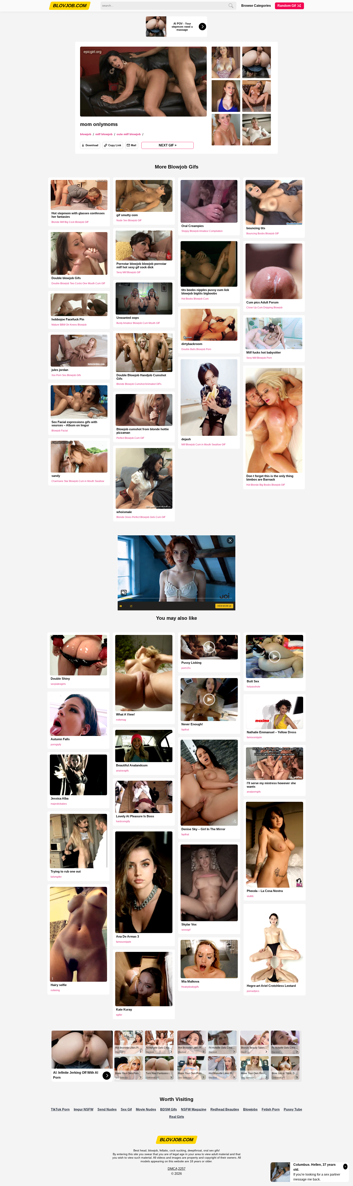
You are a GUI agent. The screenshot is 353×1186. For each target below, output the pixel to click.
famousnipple (254, 737)
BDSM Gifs (168, 1109)
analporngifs (254, 791)
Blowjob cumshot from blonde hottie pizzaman (142, 431)
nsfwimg (55, 990)
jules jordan (59, 370)
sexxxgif (185, 929)
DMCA (172, 1168)
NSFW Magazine (193, 1109)
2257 (181, 1168)
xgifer (119, 1014)
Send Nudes (107, 1109)
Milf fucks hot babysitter (263, 352)
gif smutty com (127, 215)
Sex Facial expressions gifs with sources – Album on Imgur (74, 423)
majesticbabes (59, 803)
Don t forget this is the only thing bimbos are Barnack (269, 478)
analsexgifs (122, 770)
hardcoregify (123, 821)
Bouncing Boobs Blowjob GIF (262, 233)
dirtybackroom (191, 344)
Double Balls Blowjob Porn (196, 349)
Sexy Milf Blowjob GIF (128, 272)
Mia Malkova (190, 981)
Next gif (167, 145)
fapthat (185, 729)
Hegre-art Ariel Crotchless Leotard (271, 985)
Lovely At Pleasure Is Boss (135, 816)
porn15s (186, 668)
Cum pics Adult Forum (262, 302)
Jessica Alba (59, 798)
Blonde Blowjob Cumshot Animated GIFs (138, 384)
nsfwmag (121, 719)
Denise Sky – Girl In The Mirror (203, 829)
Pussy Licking (191, 662)
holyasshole (253, 686)
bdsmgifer (56, 876)
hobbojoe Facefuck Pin (67, 319)
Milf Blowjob (104, 134)
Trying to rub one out (66, 871)
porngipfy (56, 744)
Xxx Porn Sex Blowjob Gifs (66, 375)
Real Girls (176, 1117)
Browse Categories (256, 5)
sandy (55, 475)
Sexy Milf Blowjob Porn (259, 357)
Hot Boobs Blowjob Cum (195, 298)
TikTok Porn (60, 1109)
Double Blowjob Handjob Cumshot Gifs (141, 377)
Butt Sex (253, 681)
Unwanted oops (127, 317)
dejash (186, 439)
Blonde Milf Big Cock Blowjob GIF (70, 222)
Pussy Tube (293, 1109)
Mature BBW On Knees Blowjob (69, 324)
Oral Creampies (192, 226)
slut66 (250, 896)
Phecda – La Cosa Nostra (265, 891)
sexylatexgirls (58, 684)
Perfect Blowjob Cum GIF (130, 438)
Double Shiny (60, 678)
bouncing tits (255, 228)
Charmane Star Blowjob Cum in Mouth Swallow (77, 481)
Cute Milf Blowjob (129, 134)
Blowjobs (250, 1109)
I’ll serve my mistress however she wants (271, 785)
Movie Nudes (146, 1109)
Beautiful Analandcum (131, 765)
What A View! (125, 714)
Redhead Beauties (224, 1109)
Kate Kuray (124, 1009)
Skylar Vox (189, 924)
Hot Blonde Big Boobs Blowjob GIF (265, 484)
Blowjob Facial (59, 430)
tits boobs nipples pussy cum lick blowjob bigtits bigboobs (205, 291)
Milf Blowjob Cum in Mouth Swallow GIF (203, 444)
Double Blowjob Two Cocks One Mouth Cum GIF (78, 283)
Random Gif (287, 5)
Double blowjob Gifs (66, 278)
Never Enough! (192, 724)
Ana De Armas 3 (127, 936)
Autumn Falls (60, 739)
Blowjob (85, 134)
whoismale (124, 512)
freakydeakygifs (190, 986)
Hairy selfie (59, 985)
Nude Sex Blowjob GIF (129, 220)
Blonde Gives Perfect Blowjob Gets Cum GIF (140, 517)
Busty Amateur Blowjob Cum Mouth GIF (138, 323)
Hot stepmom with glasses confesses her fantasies (78, 215)
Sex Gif (126, 1109)
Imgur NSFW (83, 1109)
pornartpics (253, 991)
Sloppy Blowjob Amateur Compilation (202, 231)
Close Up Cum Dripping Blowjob (264, 307)
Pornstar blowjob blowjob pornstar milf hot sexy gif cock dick (141, 265)
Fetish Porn (271, 1109)
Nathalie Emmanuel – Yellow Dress (271, 732)
